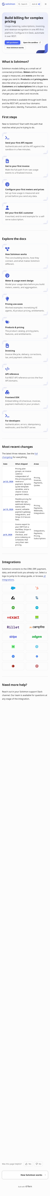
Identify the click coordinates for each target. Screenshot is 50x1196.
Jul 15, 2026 (8, 509)
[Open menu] (45, 4)
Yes (29, 1164)
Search (24, 4)
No (40, 1164)
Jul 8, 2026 (7, 534)
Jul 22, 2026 (8, 481)
